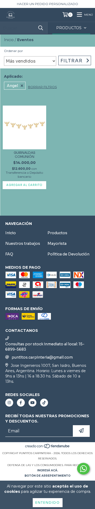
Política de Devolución (68, 254)
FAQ (9, 254)
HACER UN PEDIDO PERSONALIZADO (47, 4)
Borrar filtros (42, 87)
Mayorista (57, 243)
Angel (12, 85)
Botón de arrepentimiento (47, 475)
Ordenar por (13, 51)
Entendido (47, 502)
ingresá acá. (47, 470)
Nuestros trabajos (22, 243)
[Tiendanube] (48, 448)
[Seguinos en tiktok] (44, 403)
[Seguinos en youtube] (32, 403)
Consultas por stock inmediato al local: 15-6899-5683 (44, 347)
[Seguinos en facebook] (21, 403)
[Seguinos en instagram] (9, 403)
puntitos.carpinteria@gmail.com (42, 357)
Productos (57, 232)
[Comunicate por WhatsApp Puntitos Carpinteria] (83, 469)
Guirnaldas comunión (24, 155)
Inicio (9, 39)
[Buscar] (40, 28)
